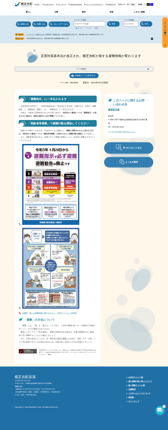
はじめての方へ (49, 4)
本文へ (38, 4)
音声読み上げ (111, 4)
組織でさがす (40, 34)
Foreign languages (76, 4)
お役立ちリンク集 (135, 377)
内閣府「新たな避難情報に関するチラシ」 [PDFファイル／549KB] (49, 313)
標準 (128, 4)
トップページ (30, 34)
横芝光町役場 (25, 376)
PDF (96, 28)
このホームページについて (139, 393)
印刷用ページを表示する (85, 76)
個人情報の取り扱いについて (140, 381)
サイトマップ (62, 4)
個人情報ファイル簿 (136, 385)
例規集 (131, 397)
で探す (24, 24)
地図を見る (19, 386)
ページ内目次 (81, 69)
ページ (88, 28)
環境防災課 (56, 34)
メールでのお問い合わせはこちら (122, 132)
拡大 (133, 4)
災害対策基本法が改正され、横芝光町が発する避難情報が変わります (47, 38)
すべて (79, 28)
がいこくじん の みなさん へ (94, 4)
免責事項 (132, 389)
